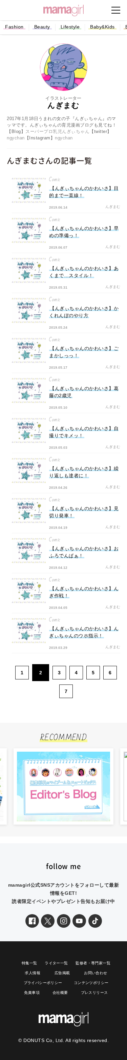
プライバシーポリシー (43, 983)
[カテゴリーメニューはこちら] (115, 10)
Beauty (42, 27)
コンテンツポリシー (91, 983)
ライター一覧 (56, 963)
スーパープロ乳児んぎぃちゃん (57, 131)
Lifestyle (70, 27)
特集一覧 (29, 963)
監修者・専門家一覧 (93, 963)
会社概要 (60, 992)
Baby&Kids (102, 27)
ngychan (16, 137)
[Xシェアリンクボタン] (48, 921)
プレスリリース (94, 992)
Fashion (14, 27)
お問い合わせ (95, 973)
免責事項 (32, 992)
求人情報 (32, 973)
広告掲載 (62, 973)
